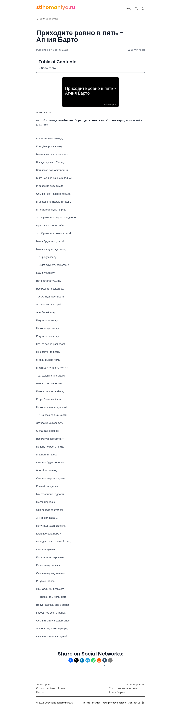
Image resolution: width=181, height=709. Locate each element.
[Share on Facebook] (70, 660)
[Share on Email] (110, 660)
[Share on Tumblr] (104, 660)
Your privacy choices (114, 702)
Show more (48, 68)
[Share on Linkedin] (82, 660)
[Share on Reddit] (99, 660)
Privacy (96, 702)
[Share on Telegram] (87, 660)
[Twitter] (143, 702)
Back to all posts (49, 18)
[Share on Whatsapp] (93, 660)
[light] (143, 8)
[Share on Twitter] (76, 660)
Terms (86, 702)
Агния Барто (43, 112)
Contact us (134, 702)
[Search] (136, 8)
